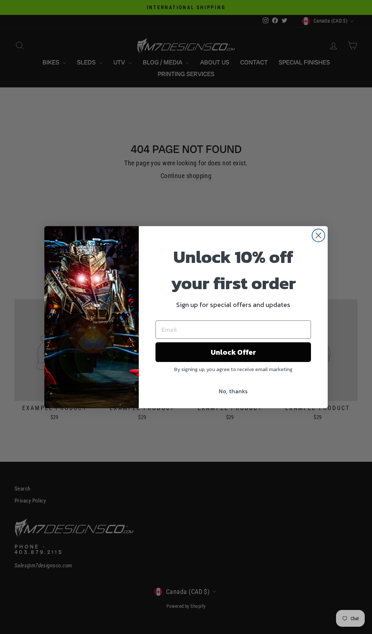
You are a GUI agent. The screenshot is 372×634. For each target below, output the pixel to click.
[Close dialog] (318, 235)
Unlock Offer (233, 352)
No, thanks (233, 391)
